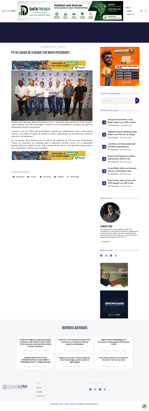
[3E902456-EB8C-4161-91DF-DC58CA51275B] (70, 20)
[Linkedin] (111, 255)
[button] (141, 10)
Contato (130, 14)
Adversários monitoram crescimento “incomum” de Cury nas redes (113, 358)
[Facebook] (101, 255)
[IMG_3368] (48, 69)
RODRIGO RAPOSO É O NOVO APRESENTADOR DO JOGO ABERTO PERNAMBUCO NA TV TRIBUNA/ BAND (35, 359)
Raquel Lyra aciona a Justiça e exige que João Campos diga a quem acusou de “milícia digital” (74, 359)
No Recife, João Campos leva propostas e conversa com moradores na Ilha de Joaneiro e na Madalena (74, 341)
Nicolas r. (80, 408)
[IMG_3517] (119, 85)
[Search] (137, 101)
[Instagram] (106, 255)
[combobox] (117, 101)
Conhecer (105, 241)
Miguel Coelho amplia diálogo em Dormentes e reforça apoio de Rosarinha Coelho (113, 341)
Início (128, 7)
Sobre (129, 11)
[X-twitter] (116, 255)
